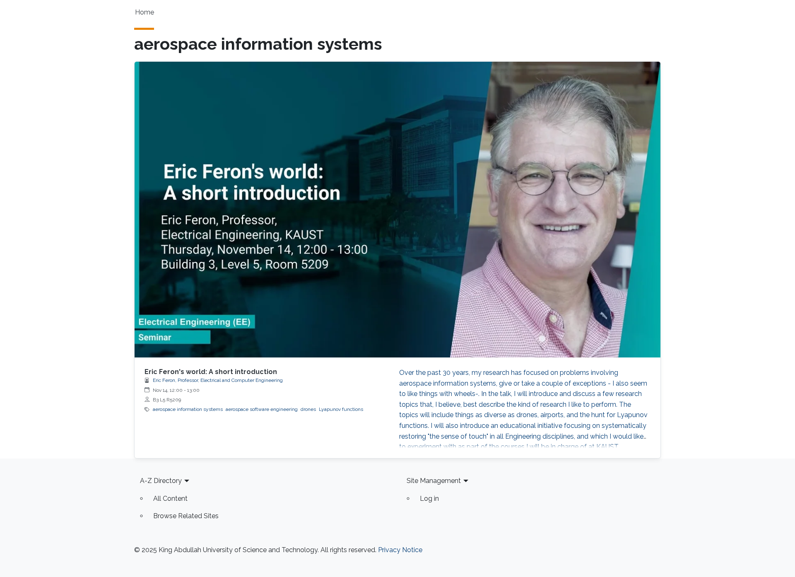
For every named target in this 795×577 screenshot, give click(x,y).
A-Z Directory (161, 481)
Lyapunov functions (341, 409)
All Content (170, 498)
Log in (429, 498)
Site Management (434, 481)
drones (308, 409)
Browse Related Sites (186, 516)
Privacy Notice (400, 550)
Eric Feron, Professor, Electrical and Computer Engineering (218, 380)
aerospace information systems (188, 409)
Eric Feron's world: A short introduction (211, 372)
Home (144, 12)
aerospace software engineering (262, 409)
